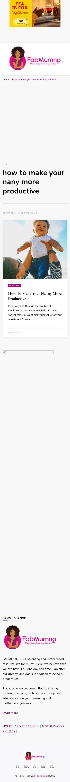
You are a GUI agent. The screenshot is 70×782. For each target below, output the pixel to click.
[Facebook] (18, 767)
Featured (14, 286)
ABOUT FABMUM (26, 726)
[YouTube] (52, 767)
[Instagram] (35, 767)
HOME (7, 726)
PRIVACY (9, 731)
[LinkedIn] (43, 767)
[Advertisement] (35, 120)
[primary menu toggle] (4, 59)
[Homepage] (35, 756)
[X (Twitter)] (26, 767)
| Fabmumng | (41, 776)
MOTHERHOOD (53, 726)
